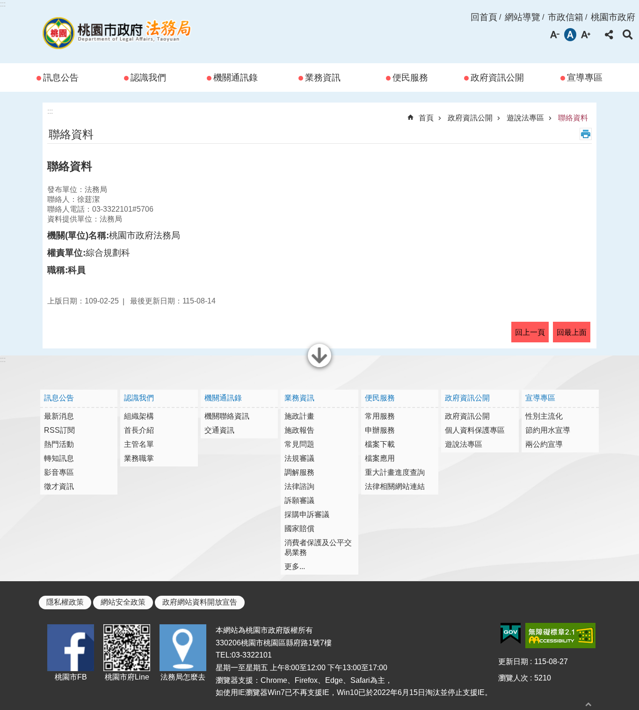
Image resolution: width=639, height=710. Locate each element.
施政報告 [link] (299, 430)
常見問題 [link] (299, 444)
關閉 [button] (319, 366)
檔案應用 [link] (380, 458)
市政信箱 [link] (565, 17)
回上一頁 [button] (530, 332)
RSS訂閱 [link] (59, 430)
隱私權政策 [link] (65, 602)
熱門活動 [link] (59, 444)
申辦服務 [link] (380, 430)
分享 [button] (609, 34)
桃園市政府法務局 (117, 31)
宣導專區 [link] (585, 77)
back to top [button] (588, 704)
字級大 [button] (585, 34)
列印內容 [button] (586, 134)
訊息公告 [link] (61, 77)
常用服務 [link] (380, 416)
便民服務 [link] (410, 77)
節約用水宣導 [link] (547, 430)
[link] (511, 633)
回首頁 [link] (484, 17)
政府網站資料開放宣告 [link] (199, 602)
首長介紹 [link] (139, 430)
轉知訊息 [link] (59, 458)
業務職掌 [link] (139, 458)
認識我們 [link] (148, 77)
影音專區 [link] (59, 472)
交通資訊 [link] (219, 430)
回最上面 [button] (572, 332)
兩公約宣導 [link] (544, 444)
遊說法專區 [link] (525, 118)
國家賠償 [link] (299, 528)
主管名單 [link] (139, 444)
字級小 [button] (554, 34)
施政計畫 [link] (299, 416)
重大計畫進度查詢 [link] (395, 472)
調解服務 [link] (299, 472)
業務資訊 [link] (323, 77)
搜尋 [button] (627, 34)
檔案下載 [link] (380, 444)
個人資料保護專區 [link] (475, 430)
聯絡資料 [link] (573, 118)
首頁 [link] (426, 118)
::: (3, 4)
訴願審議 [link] (299, 500)
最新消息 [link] (59, 416)
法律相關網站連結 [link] (395, 486)
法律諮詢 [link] (299, 486)
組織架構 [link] (139, 416)
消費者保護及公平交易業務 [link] (318, 547)
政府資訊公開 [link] (497, 77)
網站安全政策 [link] (123, 602)
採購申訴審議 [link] (306, 514)
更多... (294, 566)
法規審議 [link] (299, 458)
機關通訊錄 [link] (235, 77)
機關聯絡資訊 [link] (226, 416)
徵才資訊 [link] (59, 486)
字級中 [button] (570, 34)
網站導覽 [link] (522, 17)
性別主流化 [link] (544, 416)
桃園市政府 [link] (613, 17)
